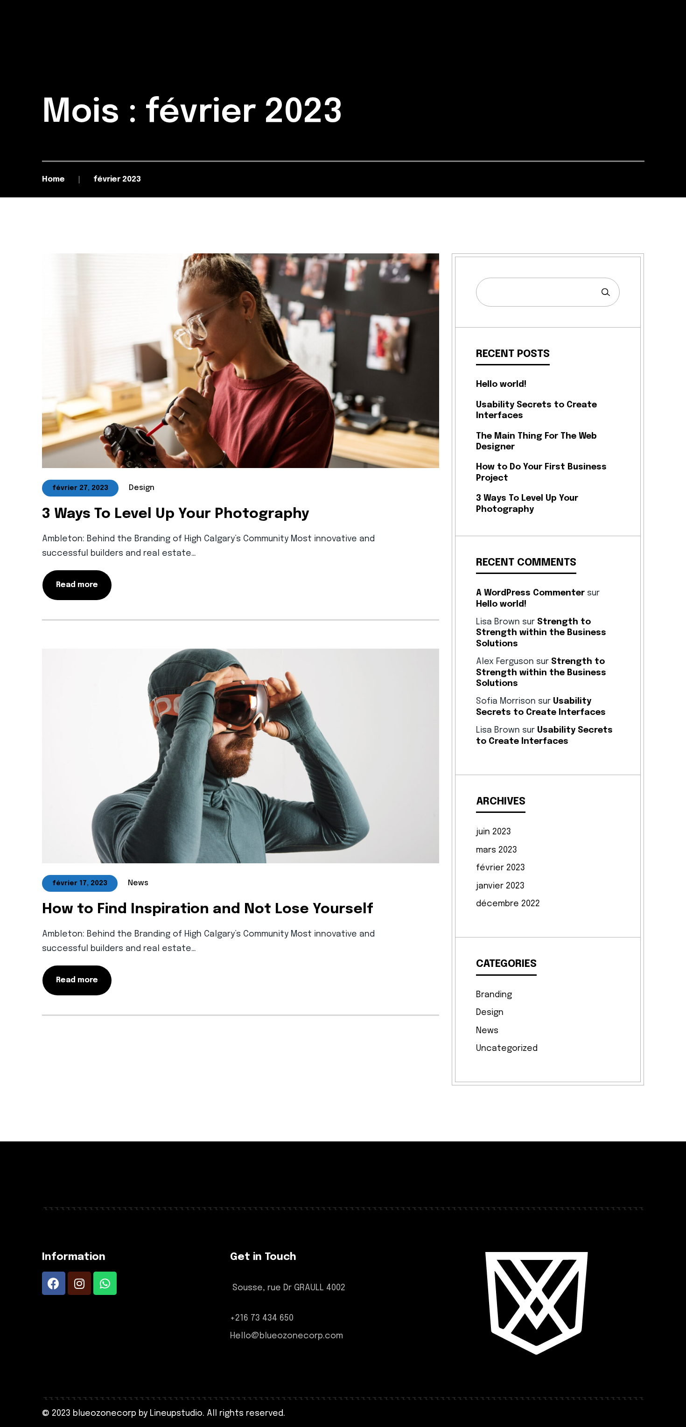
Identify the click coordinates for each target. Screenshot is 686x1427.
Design (490, 1012)
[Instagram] (79, 1283)
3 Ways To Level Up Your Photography (175, 514)
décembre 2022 (508, 904)
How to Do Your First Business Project (541, 472)
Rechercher (606, 292)
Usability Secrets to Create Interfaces (536, 410)
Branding (494, 995)
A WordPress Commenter (530, 593)
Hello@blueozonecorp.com (286, 1336)
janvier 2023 (500, 886)
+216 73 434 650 (262, 1318)
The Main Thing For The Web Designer (536, 441)
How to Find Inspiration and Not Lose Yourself (207, 909)
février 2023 (500, 868)
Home (53, 179)
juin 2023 (493, 832)
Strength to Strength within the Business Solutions (541, 633)
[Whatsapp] (105, 1283)
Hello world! (501, 384)
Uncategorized (507, 1048)
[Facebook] (53, 1283)
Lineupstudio (176, 1413)
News (487, 1031)
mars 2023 (496, 850)
